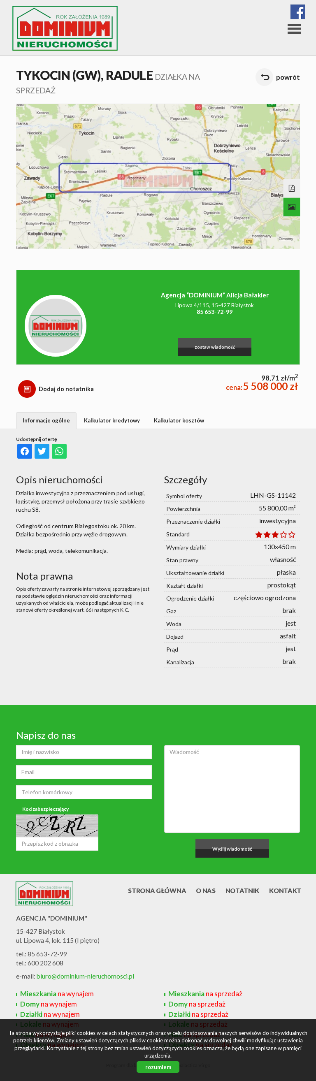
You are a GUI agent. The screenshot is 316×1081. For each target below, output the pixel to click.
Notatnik (242, 890)
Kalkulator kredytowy (112, 420)
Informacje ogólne (46, 420)
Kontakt (285, 890)
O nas (205, 890)
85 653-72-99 (214, 311)
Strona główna (157, 890)
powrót (288, 77)
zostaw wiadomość (215, 347)
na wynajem (57, 993)
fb (297, 11)
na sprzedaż (205, 993)
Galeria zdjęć (291, 207)
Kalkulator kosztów (179, 420)
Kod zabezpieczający (45, 809)
